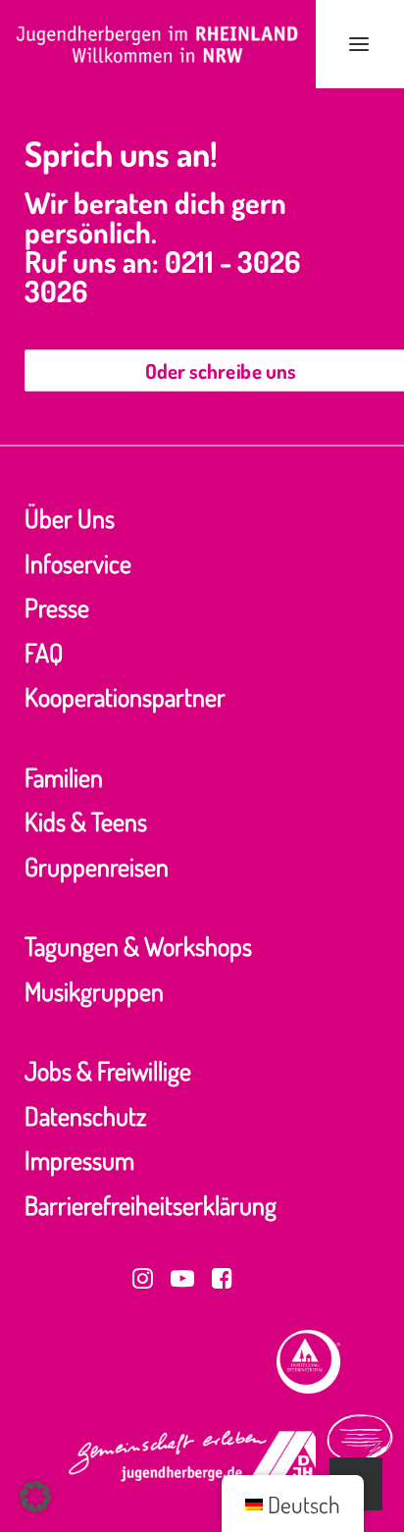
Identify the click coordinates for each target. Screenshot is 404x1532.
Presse (57, 607)
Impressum (79, 1159)
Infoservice (78, 563)
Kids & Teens (86, 821)
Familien (64, 777)
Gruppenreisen (97, 866)
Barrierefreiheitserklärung (151, 1205)
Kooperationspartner (125, 696)
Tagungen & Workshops (138, 945)
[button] (359, 44)
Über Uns (70, 518)
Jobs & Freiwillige (108, 1070)
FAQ (44, 652)
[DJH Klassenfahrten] (158, 44)
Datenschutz (85, 1115)
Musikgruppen (94, 991)
